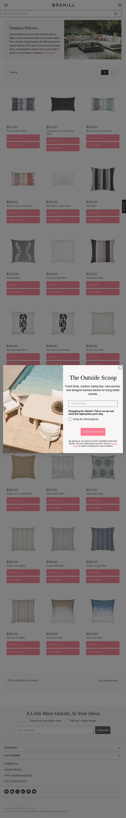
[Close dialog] (120, 367)
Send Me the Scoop (93, 431)
